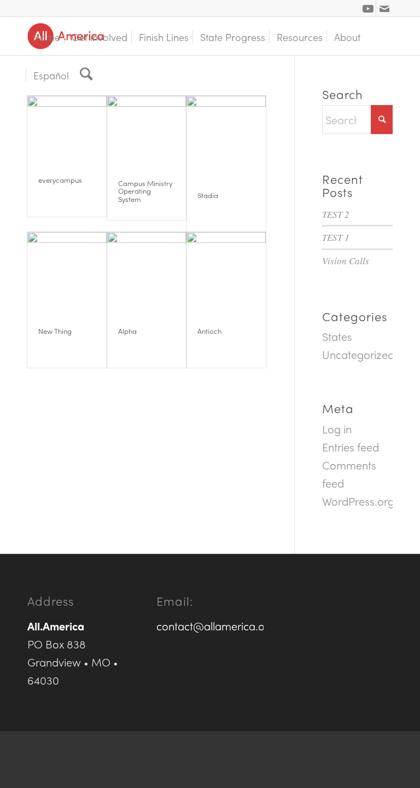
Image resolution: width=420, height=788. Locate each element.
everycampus (60, 180)
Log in (337, 429)
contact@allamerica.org (215, 626)
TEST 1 (335, 237)
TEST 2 (335, 214)
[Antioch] (226, 271)
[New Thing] (67, 271)
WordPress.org (358, 501)
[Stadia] (226, 135)
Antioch (209, 331)
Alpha (127, 331)
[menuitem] (46, 36)
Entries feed (350, 447)
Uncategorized (358, 354)
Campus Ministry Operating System (145, 191)
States (337, 336)
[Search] (86, 74)
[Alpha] (146, 271)
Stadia (207, 195)
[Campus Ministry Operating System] (146, 129)
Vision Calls (345, 260)
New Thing (55, 331)
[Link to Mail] (384, 8)
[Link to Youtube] (368, 8)
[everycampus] (67, 128)
